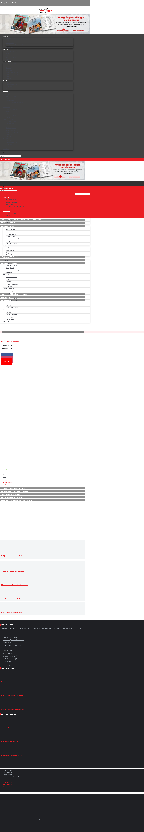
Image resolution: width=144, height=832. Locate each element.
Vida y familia (10, 43)
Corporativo (9, 87)
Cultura (8, 55)
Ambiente (9, 82)
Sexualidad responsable (16, 45)
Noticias (5, 80)
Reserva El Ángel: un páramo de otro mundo (13, 695)
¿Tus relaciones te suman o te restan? (11, 682)
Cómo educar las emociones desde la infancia (13, 599)
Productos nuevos (11, 51)
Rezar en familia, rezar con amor (10, 727)
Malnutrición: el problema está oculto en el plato (14, 585)
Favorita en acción (11, 84)
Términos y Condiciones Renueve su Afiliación (12, 776)
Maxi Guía (5, 91)
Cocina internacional (12, 74)
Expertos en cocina (12, 78)
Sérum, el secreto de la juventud (10, 741)
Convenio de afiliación (7, 774)
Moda (7, 53)
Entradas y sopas (11, 64)
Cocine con (9, 76)
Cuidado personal (11, 41)
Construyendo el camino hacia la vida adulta (13, 709)
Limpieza (8, 117)
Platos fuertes (10, 66)
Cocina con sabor (7, 61)
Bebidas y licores (11, 70)
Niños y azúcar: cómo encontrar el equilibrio (13, 571)
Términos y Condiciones (8, 770)
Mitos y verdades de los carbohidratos (11, 755)
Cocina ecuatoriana (12, 72)
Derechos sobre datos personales (10, 778)
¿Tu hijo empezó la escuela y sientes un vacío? (15, 556)
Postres (8, 68)
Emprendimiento (11, 89)
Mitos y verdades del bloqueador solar (11, 612)
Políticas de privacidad (7, 772)
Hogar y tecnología (11, 57)
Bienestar (5, 36)
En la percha (9, 47)
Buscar (2, 152)
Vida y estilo (6, 49)
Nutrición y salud (11, 38)
